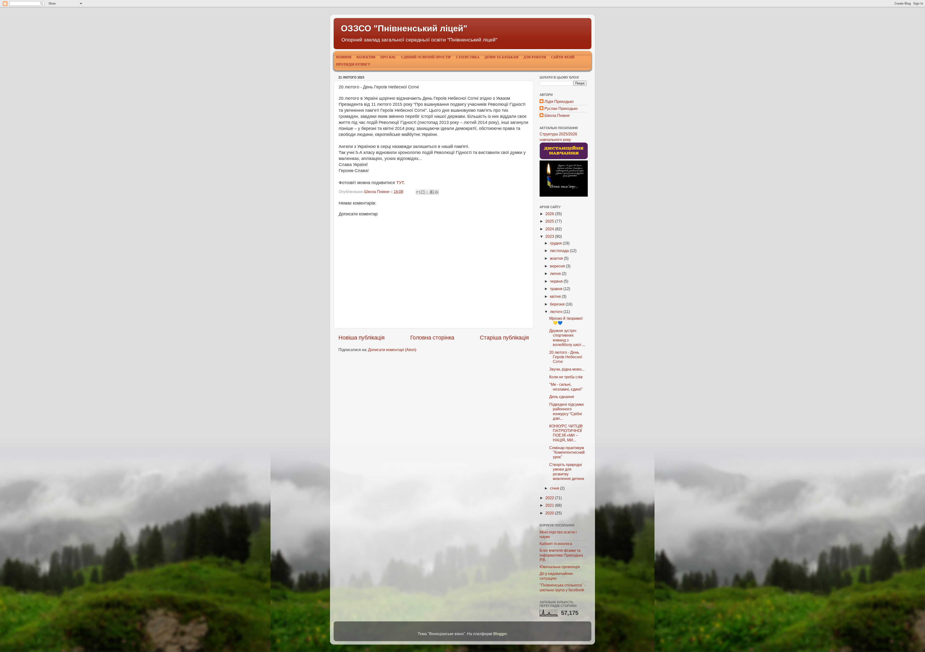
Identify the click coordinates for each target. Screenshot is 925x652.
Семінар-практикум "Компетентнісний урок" (567, 452)
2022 (550, 498)
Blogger (500, 634)
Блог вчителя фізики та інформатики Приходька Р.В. (561, 555)
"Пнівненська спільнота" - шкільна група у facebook (562, 587)
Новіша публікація (361, 337)
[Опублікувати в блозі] (422, 192)
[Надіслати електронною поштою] (418, 192)
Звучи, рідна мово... (566, 369)
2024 (550, 229)
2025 (550, 221)
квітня (556, 296)
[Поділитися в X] (427, 192)
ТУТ (400, 182)
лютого (556, 311)
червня (557, 281)
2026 (550, 214)
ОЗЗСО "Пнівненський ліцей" (404, 28)
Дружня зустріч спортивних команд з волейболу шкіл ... (567, 337)
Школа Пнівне (557, 115)
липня (556, 273)
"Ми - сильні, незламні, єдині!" (566, 386)
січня (555, 488)
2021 (550, 505)
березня (558, 304)
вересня (558, 266)
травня (556, 288)
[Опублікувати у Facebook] (431, 192)
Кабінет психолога (556, 543)
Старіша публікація (504, 337)
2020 (550, 513)
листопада (560, 250)
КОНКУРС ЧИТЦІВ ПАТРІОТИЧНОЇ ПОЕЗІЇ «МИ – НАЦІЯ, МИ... (566, 433)
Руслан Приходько (561, 108)
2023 (550, 236)
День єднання (561, 396)
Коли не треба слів (566, 377)
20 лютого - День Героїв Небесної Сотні (565, 357)
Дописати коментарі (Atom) (392, 349)
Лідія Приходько (559, 101)
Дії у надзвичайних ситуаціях (556, 575)
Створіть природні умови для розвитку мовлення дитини (566, 471)
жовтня (557, 258)
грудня (556, 243)
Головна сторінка (432, 337)
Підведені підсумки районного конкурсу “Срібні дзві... (566, 411)
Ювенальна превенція (560, 567)
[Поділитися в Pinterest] (436, 192)
